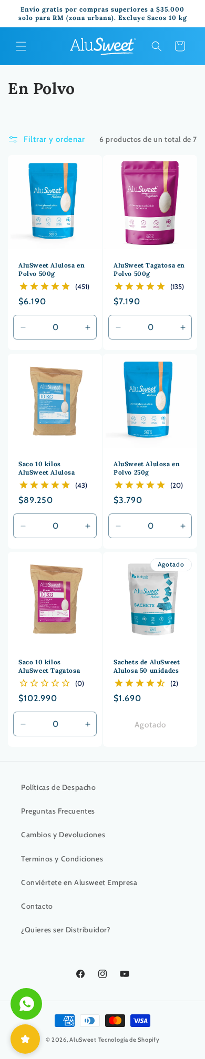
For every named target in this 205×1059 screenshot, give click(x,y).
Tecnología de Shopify (129, 1039)
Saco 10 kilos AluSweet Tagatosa (49, 666)
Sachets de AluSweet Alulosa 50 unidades (147, 666)
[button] (21, 46)
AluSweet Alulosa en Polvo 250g (147, 468)
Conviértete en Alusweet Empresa (79, 882)
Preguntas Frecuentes (58, 811)
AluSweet (83, 1039)
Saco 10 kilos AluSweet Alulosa (46, 468)
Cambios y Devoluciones (63, 834)
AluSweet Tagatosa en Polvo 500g (149, 269)
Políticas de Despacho (58, 787)
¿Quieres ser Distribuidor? (66, 929)
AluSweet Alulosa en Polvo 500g (51, 269)
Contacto (37, 906)
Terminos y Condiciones (62, 858)
